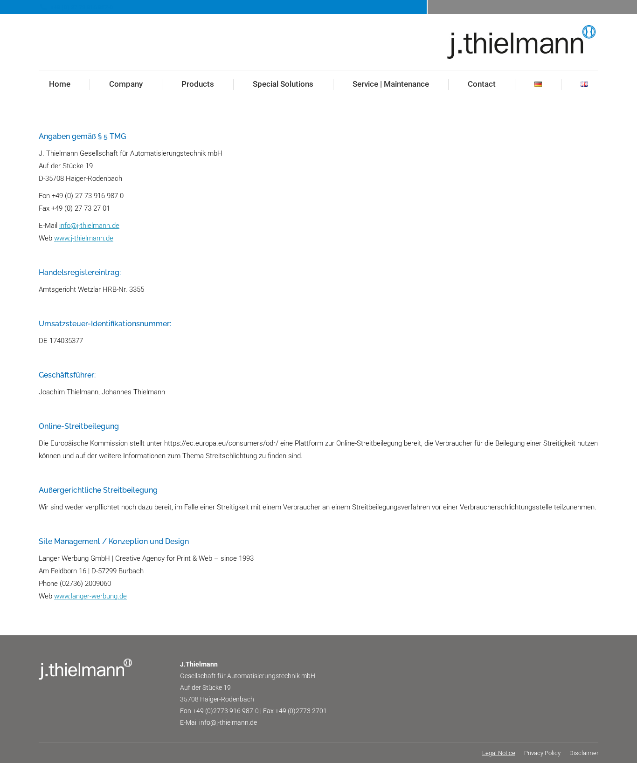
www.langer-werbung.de (90, 596)
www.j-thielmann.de (83, 238)
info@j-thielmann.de (89, 225)
